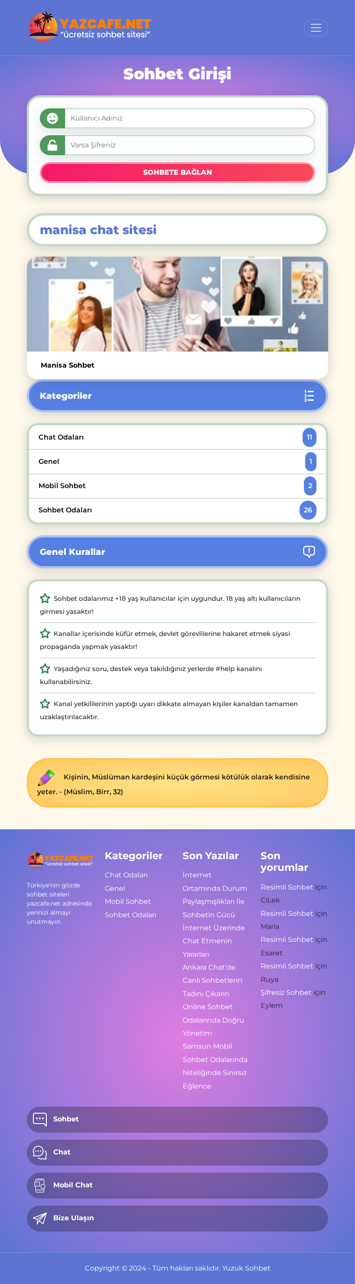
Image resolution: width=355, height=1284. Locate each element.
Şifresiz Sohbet (286, 992)
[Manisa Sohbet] (177, 304)
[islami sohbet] (90, 28)
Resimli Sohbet (287, 887)
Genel (175, 461)
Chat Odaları (175, 437)
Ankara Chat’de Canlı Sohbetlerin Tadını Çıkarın (212, 980)
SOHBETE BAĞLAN (177, 172)
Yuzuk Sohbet (246, 1268)
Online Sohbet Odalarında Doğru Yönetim (213, 1020)
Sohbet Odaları (175, 510)
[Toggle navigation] (316, 27)
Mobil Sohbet (175, 486)
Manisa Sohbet (67, 365)
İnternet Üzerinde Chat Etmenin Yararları (214, 941)
